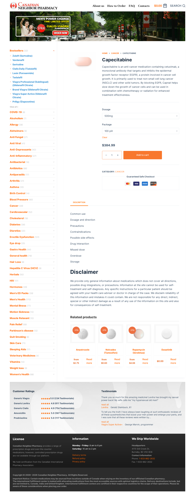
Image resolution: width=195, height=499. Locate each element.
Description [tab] (79, 202)
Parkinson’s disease (24, 330)
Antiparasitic (19, 174)
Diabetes (17, 224)
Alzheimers (18, 130)
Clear (104, 137)
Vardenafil (18, 60)
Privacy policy (78, 461)
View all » (14, 107)
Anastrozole (82, 349)
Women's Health (22, 374)
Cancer (119, 171)
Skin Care (17, 343)
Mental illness (20, 305)
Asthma (17, 187)
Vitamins (17, 361)
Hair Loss (17, 261)
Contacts (144, 5)
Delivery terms (79, 455)
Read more (89, 361)
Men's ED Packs (21, 293)
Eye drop (17, 243)
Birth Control (20, 193)
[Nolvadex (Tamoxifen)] (110, 333)
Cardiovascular (21, 211)
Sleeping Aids (20, 349)
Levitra (104, 407)
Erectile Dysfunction (24, 236)
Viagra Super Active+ (111, 424)
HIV (14, 280)
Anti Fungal (19, 137)
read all (105, 404)
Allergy (16, 124)
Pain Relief (18, 324)
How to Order (116, 5)
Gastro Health (20, 249)
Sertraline (17, 64)
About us (98, 5)
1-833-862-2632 (147, 458)
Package (107, 124)
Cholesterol (19, 218)
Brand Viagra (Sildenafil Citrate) (30, 89)
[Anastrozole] (82, 333)
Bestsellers (19, 50)
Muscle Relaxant (22, 318)
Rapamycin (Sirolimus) (139, 351)
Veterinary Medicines (24, 355)
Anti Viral (17, 143)
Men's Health (20, 299)
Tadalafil (17, 77)
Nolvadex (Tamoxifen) (110, 351)
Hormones (18, 286)
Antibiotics (18, 168)
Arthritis (17, 180)
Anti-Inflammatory (23, 155)
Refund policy (78, 458)
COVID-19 (17, 112)
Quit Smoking (19, 336)
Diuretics (17, 230)
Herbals (17, 274)
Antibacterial (19, 162)
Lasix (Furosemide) (23, 73)
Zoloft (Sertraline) (22, 55)
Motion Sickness (22, 311)
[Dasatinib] (166, 333)
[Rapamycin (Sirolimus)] (138, 333)
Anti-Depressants (23, 149)
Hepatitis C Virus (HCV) (25, 268)
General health (21, 255)
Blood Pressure (21, 199)
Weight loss (18, 368)
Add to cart (142, 154)
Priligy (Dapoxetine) (23, 101)
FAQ (132, 5)
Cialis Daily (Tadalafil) (24, 68)
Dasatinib (166, 349)
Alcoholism (18, 118)
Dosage (106, 109)
